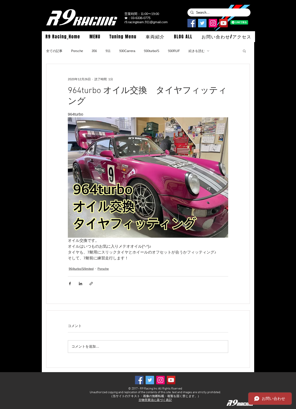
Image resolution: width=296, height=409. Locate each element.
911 (108, 51)
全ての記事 (54, 51)
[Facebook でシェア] (70, 283)
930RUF (174, 51)
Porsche (77, 51)
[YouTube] (223, 23)
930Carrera (127, 51)
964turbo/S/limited (81, 268)
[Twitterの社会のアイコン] (202, 23)
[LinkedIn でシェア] (80, 283)
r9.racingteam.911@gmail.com (146, 22)
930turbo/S (151, 51)
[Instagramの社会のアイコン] (213, 23)
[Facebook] (191, 23)
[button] (95, 36)
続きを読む (197, 51)
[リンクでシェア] (91, 283)
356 (94, 51)
